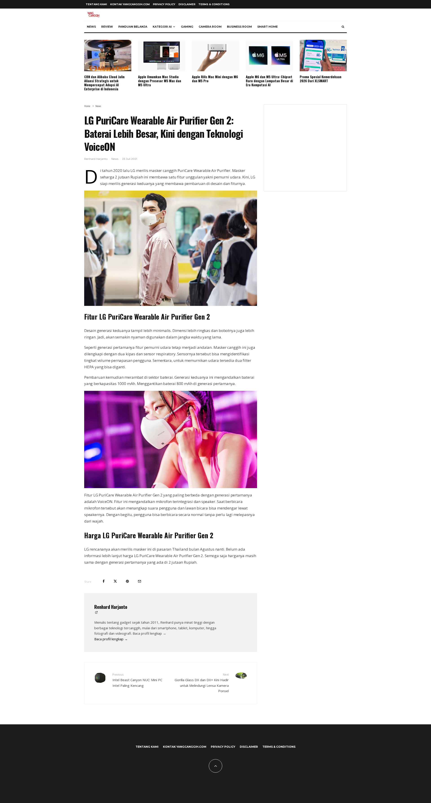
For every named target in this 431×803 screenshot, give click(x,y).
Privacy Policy (164, 4)
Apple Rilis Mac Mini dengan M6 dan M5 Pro (215, 79)
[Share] (104, 581)
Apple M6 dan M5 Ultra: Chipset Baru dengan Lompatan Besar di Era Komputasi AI (269, 81)
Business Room (239, 26)
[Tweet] (115, 581)
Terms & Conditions (214, 4)
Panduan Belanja (132, 26)
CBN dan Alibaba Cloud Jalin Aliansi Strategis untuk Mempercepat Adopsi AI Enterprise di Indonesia (104, 83)
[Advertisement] (305, 150)
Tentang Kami (96, 4)
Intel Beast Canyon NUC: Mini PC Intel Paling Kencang (137, 680)
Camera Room (210, 26)
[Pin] (127, 581)
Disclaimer (186, 4)
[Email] (139, 581)
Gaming (187, 26)
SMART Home (267, 26)
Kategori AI (162, 26)
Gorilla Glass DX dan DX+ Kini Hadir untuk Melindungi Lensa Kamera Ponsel (202, 683)
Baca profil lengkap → (111, 639)
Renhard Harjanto (96, 158)
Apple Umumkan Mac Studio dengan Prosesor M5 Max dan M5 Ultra (159, 81)
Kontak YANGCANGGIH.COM (130, 4)
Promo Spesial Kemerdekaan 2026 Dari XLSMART (320, 79)
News (91, 26)
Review (107, 26)
